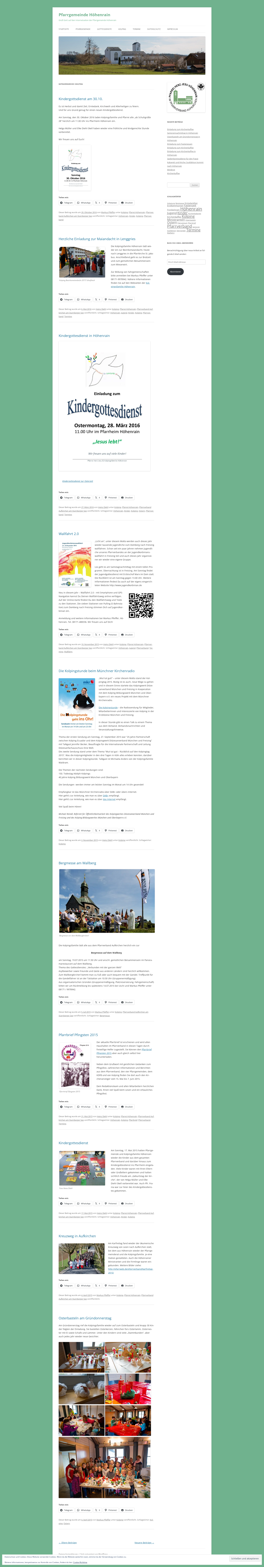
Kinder (132, 216)
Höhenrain (123, 216)
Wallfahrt (68, 651)
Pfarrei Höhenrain (137, 212)
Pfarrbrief (133, 1120)
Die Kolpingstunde (108, 707)
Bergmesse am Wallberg (77, 863)
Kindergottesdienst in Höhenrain (84, 335)
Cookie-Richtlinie (80, 1562)
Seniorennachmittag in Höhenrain (182, 133)
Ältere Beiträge (68, 1542)
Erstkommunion (175, 205)
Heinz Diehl (101, 309)
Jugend (124, 312)
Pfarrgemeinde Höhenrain (84, 14)
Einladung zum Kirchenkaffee (180, 129)
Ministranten (176, 219)
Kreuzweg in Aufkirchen (77, 1236)
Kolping (122, 29)
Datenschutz (154, 29)
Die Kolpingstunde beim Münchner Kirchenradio (97, 670)
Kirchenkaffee (173, 173)
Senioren (196, 227)
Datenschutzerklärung (68, 1554)
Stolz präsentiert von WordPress (94, 1554)
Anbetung (171, 203)
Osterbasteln (190, 220)
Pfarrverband (142, 648)
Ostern (142, 510)
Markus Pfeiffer (108, 212)
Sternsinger (181, 231)
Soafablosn (171, 231)
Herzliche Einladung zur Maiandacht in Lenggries (97, 238)
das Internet (109, 799)
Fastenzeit (190, 205)
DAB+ (105, 795)
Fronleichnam (173, 209)
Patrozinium (182, 223)
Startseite (64, 29)
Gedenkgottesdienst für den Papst (182, 158)
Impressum (172, 29)
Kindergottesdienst (73, 1143)
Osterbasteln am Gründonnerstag (85, 1318)
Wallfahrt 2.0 (69, 533)
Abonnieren (175, 271)
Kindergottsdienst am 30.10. (81, 98)
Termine (137, 29)
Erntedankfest (191, 203)
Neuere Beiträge (144, 1542)
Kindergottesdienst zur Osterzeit (77, 481)
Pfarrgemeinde (83, 29)
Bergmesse (105, 1015)
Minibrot (171, 169)
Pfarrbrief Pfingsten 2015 (78, 1034)
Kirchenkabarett (194, 213)
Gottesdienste (104, 29)
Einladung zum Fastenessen (179, 144)
